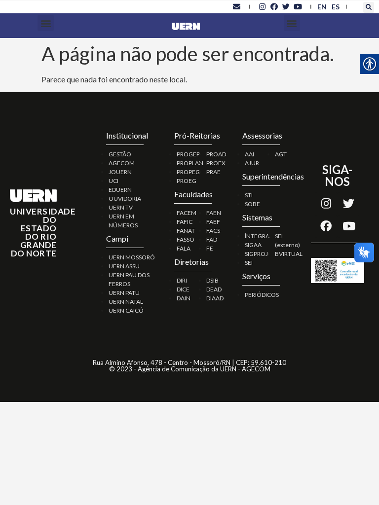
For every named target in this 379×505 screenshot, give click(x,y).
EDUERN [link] (120, 189)
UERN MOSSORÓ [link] (132, 257)
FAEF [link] (213, 221)
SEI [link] (249, 262)
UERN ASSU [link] (124, 266)
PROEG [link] (186, 180)
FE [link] (209, 248)
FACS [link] (213, 230)
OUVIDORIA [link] (125, 198)
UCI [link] (113, 180)
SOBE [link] (252, 204)
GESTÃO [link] (120, 154)
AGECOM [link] (122, 163)
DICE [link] (183, 289)
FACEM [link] (186, 212)
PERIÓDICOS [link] (262, 294)
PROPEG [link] (188, 172)
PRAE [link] (213, 172)
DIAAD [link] (215, 298)
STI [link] (249, 195)
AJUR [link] (252, 163)
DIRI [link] (182, 280)
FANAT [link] (186, 230)
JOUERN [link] (120, 172)
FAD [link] (211, 239)
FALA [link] (183, 248)
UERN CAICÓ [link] (126, 310)
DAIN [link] (183, 298)
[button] (368, 7)
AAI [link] (249, 154)
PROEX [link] (216, 163)
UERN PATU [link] (124, 292)
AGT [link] (281, 154)
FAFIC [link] (184, 221)
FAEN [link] (213, 212)
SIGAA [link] (253, 245)
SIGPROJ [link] (256, 253)
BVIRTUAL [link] (289, 253)
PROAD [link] (216, 154)
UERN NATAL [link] (126, 301)
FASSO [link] (185, 239)
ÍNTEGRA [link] (257, 236)
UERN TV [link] (121, 207)
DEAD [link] (214, 289)
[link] (237, 6)
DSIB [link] (212, 280)
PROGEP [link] (188, 154)
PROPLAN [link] (190, 163)
